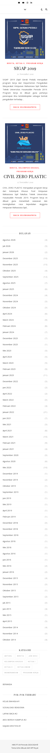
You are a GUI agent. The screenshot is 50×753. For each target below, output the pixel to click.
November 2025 (10, 264)
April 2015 (7, 621)
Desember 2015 (10, 578)
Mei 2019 (7, 504)
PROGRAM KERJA (34, 63)
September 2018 (10, 535)
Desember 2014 (10, 627)
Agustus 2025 (9, 283)
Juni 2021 (7, 418)
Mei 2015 (7, 615)
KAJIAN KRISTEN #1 (12, 726)
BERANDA (7, 684)
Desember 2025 (10, 258)
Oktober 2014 (9, 639)
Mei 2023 (7, 350)
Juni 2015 (7, 609)
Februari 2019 (9, 516)
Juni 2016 (7, 559)
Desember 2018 (10, 522)
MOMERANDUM (11, 673)
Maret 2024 (8, 319)
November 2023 (10, 344)
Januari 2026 (8, 252)
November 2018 (10, 529)
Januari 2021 (8, 449)
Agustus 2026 (9, 240)
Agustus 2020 (9, 461)
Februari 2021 (9, 442)
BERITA (10, 63)
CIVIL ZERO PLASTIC (25, 176)
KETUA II (20, 63)
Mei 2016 (7, 565)
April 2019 (7, 510)
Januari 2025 (8, 289)
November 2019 (10, 479)
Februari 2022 (9, 406)
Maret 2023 (8, 363)
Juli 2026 (6, 246)
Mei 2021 (7, 424)
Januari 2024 (8, 332)
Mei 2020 (7, 467)
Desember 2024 (10, 295)
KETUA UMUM (24, 667)
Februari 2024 (9, 326)
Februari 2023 (9, 369)
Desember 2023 (10, 338)
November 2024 (10, 301)
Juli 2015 (6, 602)
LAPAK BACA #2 (10, 713)
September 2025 (10, 276)
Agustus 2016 (9, 553)
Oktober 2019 (9, 486)
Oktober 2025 (9, 270)
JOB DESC (33, 656)
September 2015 (10, 596)
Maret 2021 (8, 436)
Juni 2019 (7, 498)
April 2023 (7, 356)
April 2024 (7, 313)
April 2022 (7, 393)
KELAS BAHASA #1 (11, 701)
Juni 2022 (7, 387)
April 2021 (7, 430)
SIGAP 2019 (25, 68)
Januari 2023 (8, 375)
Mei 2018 (7, 547)
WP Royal (34, 748)
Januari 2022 (8, 412)
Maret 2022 (8, 399)
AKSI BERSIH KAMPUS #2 (14, 719)
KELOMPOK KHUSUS (29, 168)
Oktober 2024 (9, 307)
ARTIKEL (8, 656)
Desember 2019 (10, 473)
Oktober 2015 (9, 590)
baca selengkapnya (25, 107)
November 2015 (10, 584)
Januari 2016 (8, 572)
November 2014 (10, 633)
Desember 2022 (10, 381)
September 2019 (10, 492)
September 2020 (10, 455)
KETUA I (31, 661)
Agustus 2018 (9, 541)
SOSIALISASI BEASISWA (13, 707)
